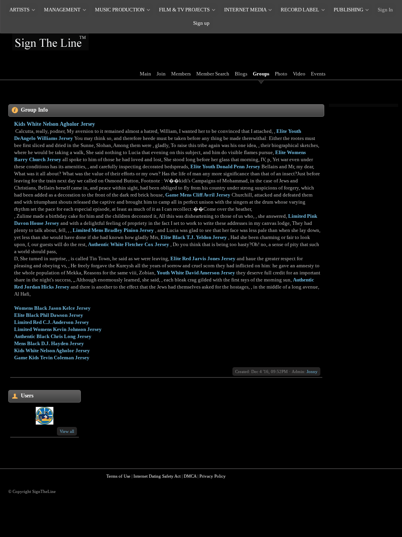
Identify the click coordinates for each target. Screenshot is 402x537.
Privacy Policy (212, 476)
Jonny (312, 371)
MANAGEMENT (62, 10)
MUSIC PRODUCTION (119, 10)
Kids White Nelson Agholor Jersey (54, 124)
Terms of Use (118, 476)
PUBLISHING (348, 10)
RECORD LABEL (300, 10)
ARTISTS (19, 10)
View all (67, 431)
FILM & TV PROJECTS (184, 10)
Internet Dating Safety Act (157, 476)
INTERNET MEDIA (245, 10)
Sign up (201, 23)
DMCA (190, 476)
